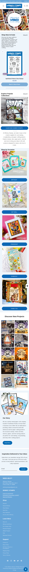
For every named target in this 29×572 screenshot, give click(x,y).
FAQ (4, 533)
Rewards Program (7, 528)
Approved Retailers (7, 497)
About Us (5, 521)
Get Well (14, 212)
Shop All (25, 35)
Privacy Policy (6, 553)
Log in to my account (8, 493)
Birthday (14, 179)
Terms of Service (6, 555)
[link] (7, 326)
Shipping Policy (6, 550)
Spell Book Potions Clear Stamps (14, 78)
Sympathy (14, 276)
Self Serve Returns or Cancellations (7, 547)
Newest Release (6, 505)
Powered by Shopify (7, 568)
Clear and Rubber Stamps (14, 128)
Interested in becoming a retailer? (11, 495)
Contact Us (5, 542)
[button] (3, 6)
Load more (14, 388)
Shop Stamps (6, 508)
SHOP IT (21, 367)
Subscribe (23, 469)
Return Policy (6, 544)
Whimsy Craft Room (7, 524)
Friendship (14, 244)
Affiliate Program (6, 530)
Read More (7, 442)
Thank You (14, 308)
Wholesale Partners (7, 535)
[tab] (12, 131)
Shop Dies (5, 510)
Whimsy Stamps (11, 566)
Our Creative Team (7, 526)
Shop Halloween (6, 512)
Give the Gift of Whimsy (8, 514)
